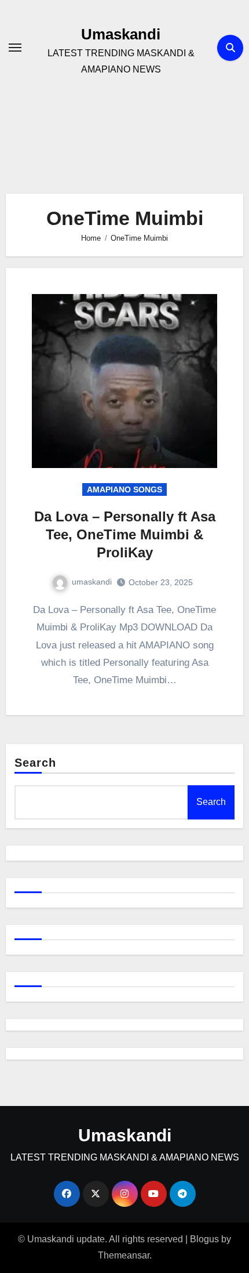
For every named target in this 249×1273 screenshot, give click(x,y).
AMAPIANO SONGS (124, 489)
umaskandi (92, 581)
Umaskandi (120, 34)
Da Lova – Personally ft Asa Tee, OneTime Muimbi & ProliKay (124, 534)
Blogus (204, 1239)
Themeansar (123, 1255)
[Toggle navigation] (15, 48)
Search (35, 762)
